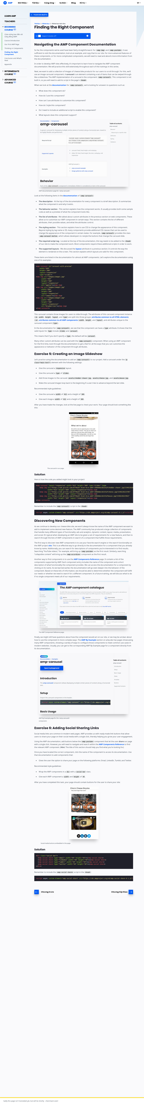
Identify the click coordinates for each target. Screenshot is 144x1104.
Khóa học (46, 24)
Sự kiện (63, 3)
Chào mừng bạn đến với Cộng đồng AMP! (13, 35)
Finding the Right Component (11, 53)
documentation (59, 85)
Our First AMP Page (11, 44)
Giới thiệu (22, 3)
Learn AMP (10, 16)
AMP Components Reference (86, 559)
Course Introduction (12, 40)
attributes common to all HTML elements (110, 317)
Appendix (8, 64)
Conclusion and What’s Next (13, 59)
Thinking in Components (13, 48)
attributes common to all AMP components (58, 320)
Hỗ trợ (82, 3)
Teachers (9, 21)
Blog (73, 3)
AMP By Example (88, 640)
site (50, 545)
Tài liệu (35, 3)
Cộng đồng (49, 3)
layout (79, 249)
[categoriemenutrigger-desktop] (39, 15)
